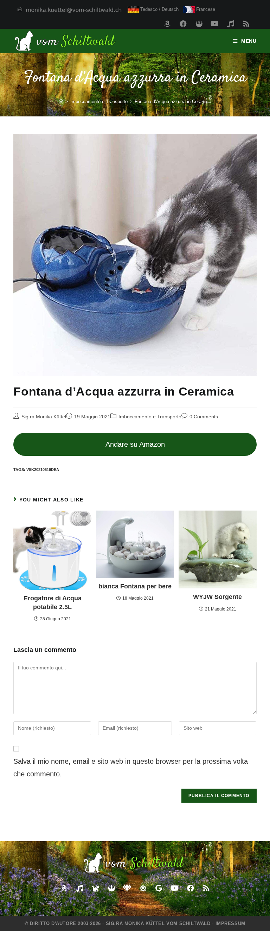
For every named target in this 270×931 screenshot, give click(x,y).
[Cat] (96, 888)
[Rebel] (199, 24)
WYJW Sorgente (217, 596)
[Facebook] (183, 24)
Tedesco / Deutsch (159, 9)
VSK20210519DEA (42, 469)
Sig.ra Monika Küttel (43, 416)
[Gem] (127, 888)
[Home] (61, 101)
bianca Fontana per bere (135, 586)
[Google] (159, 888)
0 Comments (203, 416)
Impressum (230, 923)
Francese (205, 9)
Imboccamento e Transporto (149, 416)
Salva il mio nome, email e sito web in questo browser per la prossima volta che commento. (130, 767)
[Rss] (246, 24)
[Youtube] (215, 24)
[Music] (231, 24)
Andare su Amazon (135, 444)
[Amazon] (167, 24)
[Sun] (143, 888)
